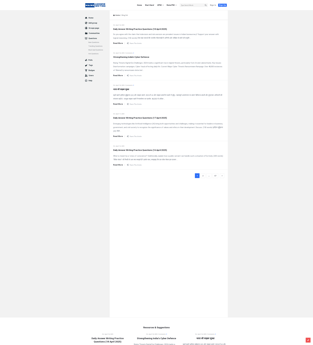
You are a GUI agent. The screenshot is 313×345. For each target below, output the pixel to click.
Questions (93, 38)
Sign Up (222, 5)
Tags (91, 65)
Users (91, 75)
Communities (94, 33)
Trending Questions (95, 46)
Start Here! (149, 5)
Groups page (94, 28)
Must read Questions (95, 50)
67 (215, 176)
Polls (90, 60)
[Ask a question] (308, 340)
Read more (118, 43)
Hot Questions (93, 54)
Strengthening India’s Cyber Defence (131, 57)
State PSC (171, 5)
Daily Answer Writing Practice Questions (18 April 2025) (140, 29)
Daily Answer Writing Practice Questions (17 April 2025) (140, 118)
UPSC (159, 5)
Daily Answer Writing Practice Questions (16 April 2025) (140, 150)
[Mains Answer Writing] (97, 5)
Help (90, 81)
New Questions (93, 42)
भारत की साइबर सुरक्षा (121, 89)
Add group (93, 23)
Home (139, 5)
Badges (92, 70)
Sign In (213, 5)
